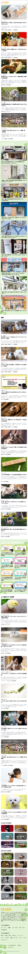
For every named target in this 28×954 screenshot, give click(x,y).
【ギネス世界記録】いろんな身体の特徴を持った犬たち (13, 474)
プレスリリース (4, 939)
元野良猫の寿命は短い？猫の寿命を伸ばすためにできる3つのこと (14, 104)
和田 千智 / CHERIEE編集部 (6, 84)
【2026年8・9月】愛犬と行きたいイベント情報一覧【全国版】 (13, 131)
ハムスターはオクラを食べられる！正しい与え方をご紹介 (13, 701)
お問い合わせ (10, 947)
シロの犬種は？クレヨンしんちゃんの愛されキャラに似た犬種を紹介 (13, 812)
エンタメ (5, 643)
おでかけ (5, 128)
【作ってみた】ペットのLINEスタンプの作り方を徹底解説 (14, 674)
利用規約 (19, 945)
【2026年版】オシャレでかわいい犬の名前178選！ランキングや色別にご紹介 (13, 786)
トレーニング (5, 527)
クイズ (5, 390)
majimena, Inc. (17, 951)
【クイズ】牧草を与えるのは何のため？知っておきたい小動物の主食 (13, 392)
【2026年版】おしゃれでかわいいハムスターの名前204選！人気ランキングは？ (13, 645)
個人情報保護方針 (12, 945)
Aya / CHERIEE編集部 (5, 399)
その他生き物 (4, 929)
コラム (5, 47)
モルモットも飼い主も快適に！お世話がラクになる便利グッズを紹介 (13, 365)
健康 (4, 102)
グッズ (5, 363)
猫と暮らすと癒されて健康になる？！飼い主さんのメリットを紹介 (14, 49)
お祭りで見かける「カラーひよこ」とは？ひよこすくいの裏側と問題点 (13, 617)
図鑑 (4, 810)
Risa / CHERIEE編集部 (5, 708)
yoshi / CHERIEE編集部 (5, 819)
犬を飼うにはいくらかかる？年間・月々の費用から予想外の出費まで (13, 447)
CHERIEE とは (4, 945)
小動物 (2, 363)
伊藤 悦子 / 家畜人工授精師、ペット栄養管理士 (9, 57)
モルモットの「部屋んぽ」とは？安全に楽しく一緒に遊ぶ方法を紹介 (13, 420)
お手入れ (14, 935)
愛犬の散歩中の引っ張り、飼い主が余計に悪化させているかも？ (13, 529)
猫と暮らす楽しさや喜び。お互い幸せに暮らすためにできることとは (14, 23)
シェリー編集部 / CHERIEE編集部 (7, 138)
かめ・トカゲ (22, 927)
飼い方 (5, 75)
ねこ (2, 47)
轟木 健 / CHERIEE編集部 (5, 536)
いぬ (2, 128)
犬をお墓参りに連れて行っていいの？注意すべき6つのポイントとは (14, 729)
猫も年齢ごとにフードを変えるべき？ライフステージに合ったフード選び (13, 337)
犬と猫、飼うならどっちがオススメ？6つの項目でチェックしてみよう (13, 502)
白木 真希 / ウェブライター (6, 111)
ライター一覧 (3, 947)
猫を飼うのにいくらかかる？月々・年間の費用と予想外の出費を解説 (14, 77)
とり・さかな (3, 614)
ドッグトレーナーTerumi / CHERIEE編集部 (8, 680)
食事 (10, 935)
